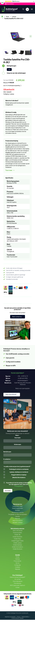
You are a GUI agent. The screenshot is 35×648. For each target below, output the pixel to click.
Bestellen (17, 510)
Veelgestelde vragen (17, 506)
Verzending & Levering (17, 512)
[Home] (9, 9)
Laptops (12, 94)
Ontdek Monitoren (17, 549)
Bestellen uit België (17, 522)
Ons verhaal (17, 579)
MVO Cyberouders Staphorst (17, 585)
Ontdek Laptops (17, 543)
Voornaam (17, 437)
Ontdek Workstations (17, 547)
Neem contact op (17, 316)
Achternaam (17, 444)
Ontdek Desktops (17, 545)
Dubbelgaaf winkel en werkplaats (19, 469)
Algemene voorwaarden (10, 616)
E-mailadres (7, 459)
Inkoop (17, 557)
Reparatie (17, 518)
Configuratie (17, 565)
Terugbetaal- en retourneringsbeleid (17, 514)
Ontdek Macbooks (17, 536)
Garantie (17, 516)
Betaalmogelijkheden (17, 508)
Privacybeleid (19, 486)
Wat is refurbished (17, 530)
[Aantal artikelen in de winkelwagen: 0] (27, 9)
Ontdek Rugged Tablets (17, 541)
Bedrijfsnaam (7, 452)
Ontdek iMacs (17, 539)
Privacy (19, 616)
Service (17, 563)
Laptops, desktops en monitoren (19, 472)
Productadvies (17, 561)
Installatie (17, 567)
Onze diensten (17, 583)
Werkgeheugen (11, 66)
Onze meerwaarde (17, 581)
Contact (17, 587)
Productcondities (17, 532)
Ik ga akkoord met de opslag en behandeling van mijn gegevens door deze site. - (19, 484)
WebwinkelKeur (25, 616)
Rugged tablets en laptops (18, 475)
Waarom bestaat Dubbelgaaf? (17, 577)
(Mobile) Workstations (18, 477)
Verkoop (17, 559)
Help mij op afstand (17, 520)
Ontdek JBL (17, 534)
